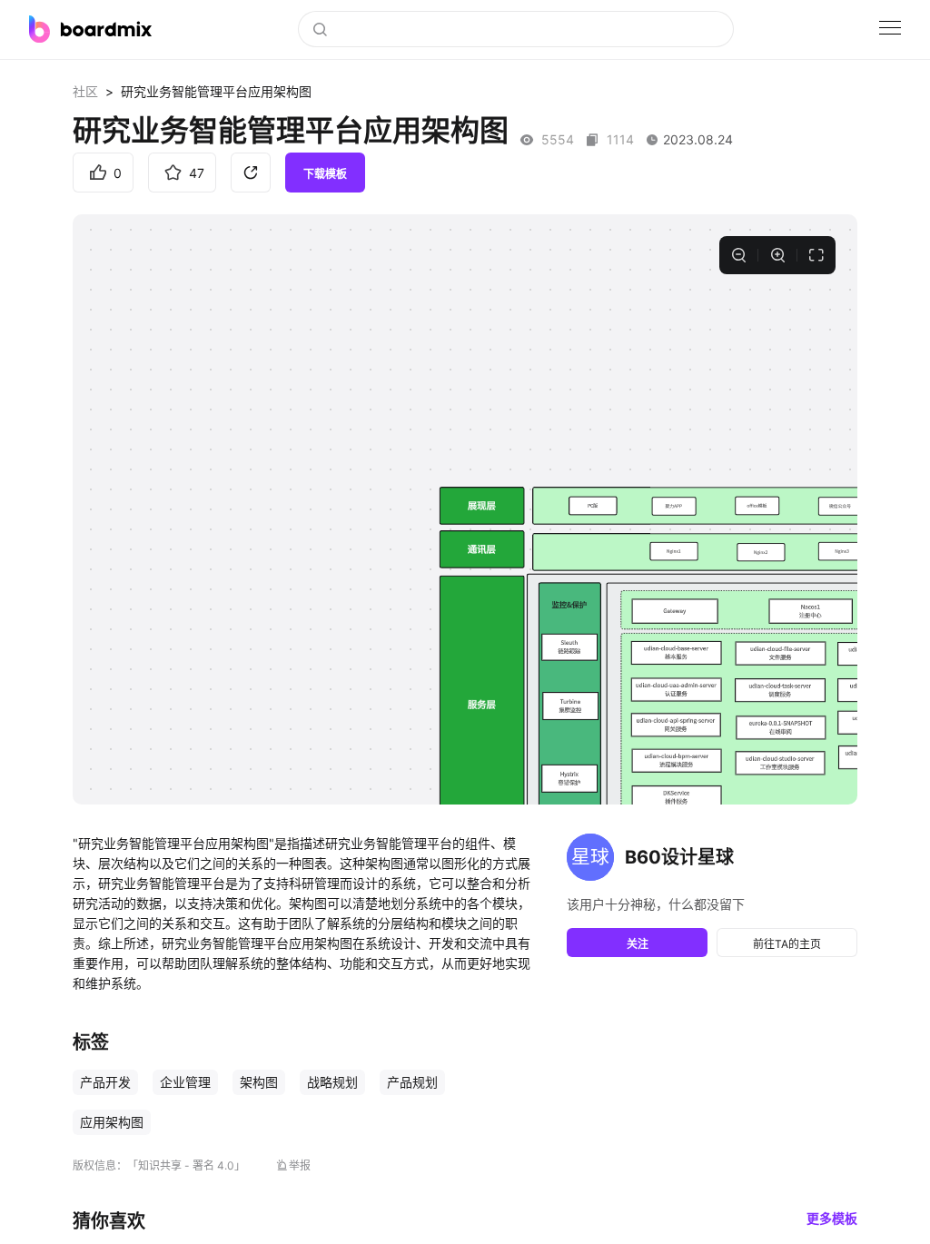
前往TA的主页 (787, 944)
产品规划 (412, 1082)
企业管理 (185, 1082)
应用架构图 (111, 1122)
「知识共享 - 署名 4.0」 (186, 1165)
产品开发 (105, 1082)
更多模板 (831, 1218)
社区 (85, 91)
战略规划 (332, 1082)
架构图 (259, 1082)
